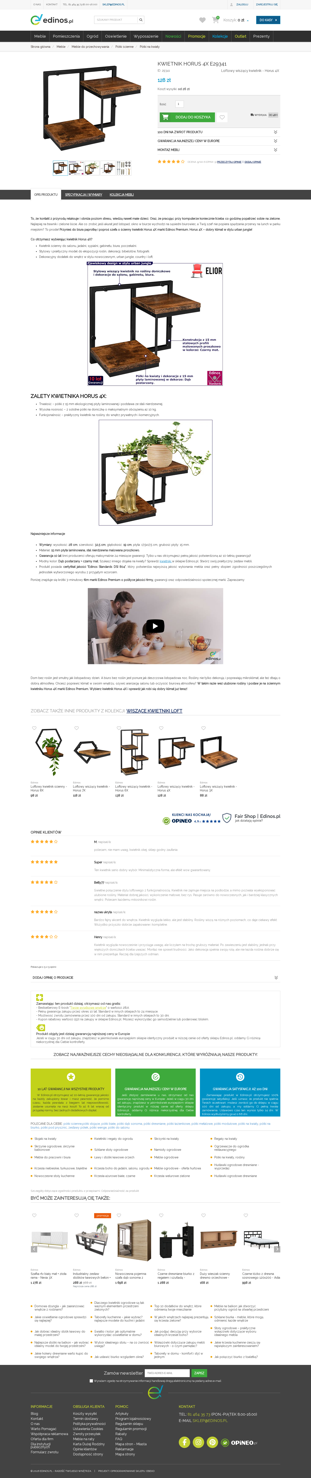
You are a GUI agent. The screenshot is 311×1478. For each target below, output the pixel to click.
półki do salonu (118, 1127)
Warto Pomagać (43, 1429)
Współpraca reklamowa (49, 1434)
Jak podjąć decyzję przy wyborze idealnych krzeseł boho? (177, 1333)
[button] (140, 20)
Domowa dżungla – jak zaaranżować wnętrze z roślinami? (59, 1307)
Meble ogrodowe (166, 1157)
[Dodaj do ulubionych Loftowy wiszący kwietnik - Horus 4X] (222, 117)
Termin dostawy (85, 1419)
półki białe (108, 1123)
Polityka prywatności (89, 1424)
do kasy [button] (266, 20)
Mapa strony (125, 1454)
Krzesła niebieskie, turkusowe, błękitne (60, 1168)
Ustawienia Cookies (88, 1429)
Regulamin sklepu (129, 1424)
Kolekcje (220, 36)
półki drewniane (154, 1123)
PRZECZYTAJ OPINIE (229, 161)
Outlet (240, 36)
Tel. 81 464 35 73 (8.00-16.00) (80, 4)
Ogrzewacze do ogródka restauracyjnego (231, 1148)
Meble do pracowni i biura (52, 1157)
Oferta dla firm (42, 1439)
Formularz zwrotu (44, 1452)
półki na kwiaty (248, 1123)
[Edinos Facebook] (184, 1443)
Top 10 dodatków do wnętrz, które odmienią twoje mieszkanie (177, 1307)
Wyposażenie (146, 36)
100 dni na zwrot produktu (180, 132)
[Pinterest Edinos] (212, 1443)
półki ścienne (72, 1123)
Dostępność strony (88, 1454)
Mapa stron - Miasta (131, 1444)
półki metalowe (202, 1123)
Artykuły (121, 1414)
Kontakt (52, 4)
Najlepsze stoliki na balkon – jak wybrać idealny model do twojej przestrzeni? (61, 1344)
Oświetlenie (116, 36)
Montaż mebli (168, 150)
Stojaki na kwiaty (45, 1138)
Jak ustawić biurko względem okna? (119, 1357)
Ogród (92, 36)
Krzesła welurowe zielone (172, 1176)
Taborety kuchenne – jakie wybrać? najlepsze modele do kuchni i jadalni (119, 1318)
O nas (37, 4)
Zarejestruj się (267, 4)
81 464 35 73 (199, 1414)
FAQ (118, 1439)
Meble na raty (83, 1439)
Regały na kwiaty (225, 1138)
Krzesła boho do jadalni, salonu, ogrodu (121, 1168)
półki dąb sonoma (129, 1123)
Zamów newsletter (123, 1373)
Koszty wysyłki (85, 1414)
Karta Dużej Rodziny (89, 1444)
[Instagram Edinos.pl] (198, 1443)
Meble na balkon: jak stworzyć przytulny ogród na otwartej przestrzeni (241, 1307)
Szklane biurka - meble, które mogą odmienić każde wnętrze (238, 1318)
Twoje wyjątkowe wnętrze (88, 1007)
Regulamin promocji (131, 1429)
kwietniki (166, 561)
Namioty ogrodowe (167, 1149)
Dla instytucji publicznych (41, 1445)
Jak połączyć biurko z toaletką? (236, 1357)
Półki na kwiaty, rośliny (229, 1157)
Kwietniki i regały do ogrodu (113, 1138)
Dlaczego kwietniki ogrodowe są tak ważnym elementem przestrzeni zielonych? (119, 1306)
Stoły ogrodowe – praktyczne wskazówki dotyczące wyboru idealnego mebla (235, 1331)
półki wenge (98, 1127)
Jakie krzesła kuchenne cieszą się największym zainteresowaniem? (237, 1344)
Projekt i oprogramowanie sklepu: (126, 1471)
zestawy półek (78, 1127)
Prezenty (261, 36)
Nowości (173, 36)
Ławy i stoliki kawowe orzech (114, 1157)
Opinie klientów (85, 1449)
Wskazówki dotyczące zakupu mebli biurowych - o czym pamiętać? (179, 1344)
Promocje (196, 36)
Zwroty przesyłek (86, 1434)
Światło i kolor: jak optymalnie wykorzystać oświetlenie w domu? (118, 1333)
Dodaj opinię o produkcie (53, 977)
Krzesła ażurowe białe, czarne (114, 1176)
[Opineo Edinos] (239, 1443)
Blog (34, 1414)
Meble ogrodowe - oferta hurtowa (177, 1168)
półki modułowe (225, 1123)
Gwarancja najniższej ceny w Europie (189, 141)
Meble (40, 36)
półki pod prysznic (54, 1127)
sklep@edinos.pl (113, 4)
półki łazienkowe (178, 1123)
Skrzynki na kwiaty (166, 1138)
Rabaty (121, 1434)
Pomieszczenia (66, 36)
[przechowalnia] (205, 20)
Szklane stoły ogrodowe (111, 1149)
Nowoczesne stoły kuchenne (54, 1176)
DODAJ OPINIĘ (253, 161)
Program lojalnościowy (133, 1419)
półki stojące (91, 1123)
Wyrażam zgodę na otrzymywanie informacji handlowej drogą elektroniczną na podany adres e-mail (157, 1380)
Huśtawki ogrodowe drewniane (235, 1176)
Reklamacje (124, 1449)
